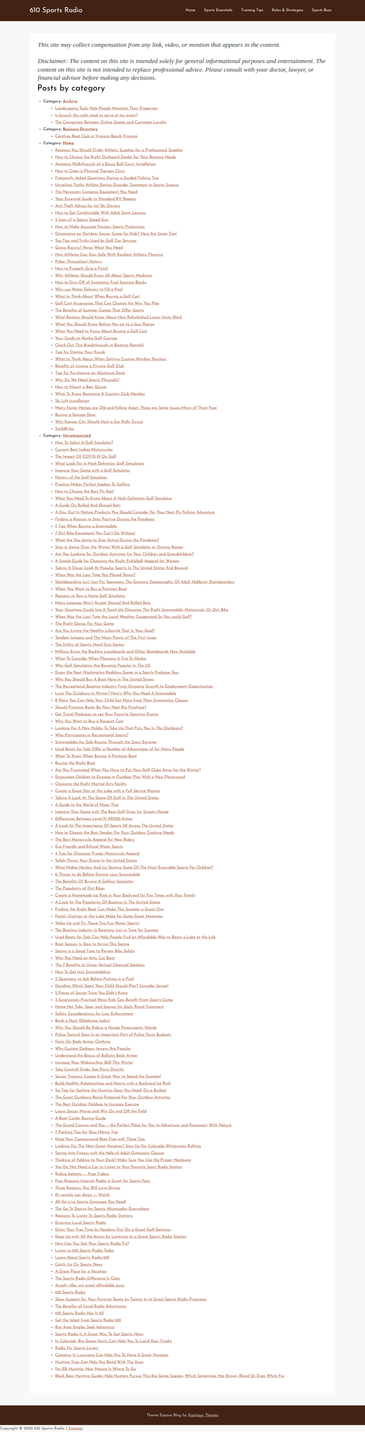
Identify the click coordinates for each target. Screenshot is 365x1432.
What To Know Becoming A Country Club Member (100, 394)
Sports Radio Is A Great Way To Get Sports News (99, 1334)
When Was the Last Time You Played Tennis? (95, 575)
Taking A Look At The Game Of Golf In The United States (107, 798)
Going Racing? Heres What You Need (89, 248)
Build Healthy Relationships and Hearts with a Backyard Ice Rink (113, 1084)
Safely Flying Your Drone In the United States (96, 861)
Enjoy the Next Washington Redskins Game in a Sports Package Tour (117, 673)
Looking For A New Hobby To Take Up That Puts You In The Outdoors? (119, 728)
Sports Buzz (321, 10)
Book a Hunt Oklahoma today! (82, 1021)
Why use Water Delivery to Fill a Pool (88, 290)
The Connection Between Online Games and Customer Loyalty (111, 122)
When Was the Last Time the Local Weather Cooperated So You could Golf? (123, 617)
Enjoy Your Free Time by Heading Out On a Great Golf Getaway (113, 1230)
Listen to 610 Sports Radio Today (84, 1251)
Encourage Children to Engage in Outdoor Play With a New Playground (120, 777)
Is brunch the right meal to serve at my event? (96, 115)
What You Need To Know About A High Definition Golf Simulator (113, 498)
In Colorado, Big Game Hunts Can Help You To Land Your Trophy (113, 1341)
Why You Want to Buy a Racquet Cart (89, 721)
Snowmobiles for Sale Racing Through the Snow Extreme (105, 742)
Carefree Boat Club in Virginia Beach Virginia (96, 136)
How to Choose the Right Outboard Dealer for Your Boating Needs (115, 157)
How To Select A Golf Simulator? (84, 443)
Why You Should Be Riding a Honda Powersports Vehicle (106, 1028)
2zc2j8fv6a (64, 429)
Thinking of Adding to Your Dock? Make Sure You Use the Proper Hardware (123, 1160)
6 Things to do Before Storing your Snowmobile (97, 875)
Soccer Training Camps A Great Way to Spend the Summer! (108, 1077)
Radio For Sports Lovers (76, 1348)
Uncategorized (77, 436)
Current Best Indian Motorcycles (84, 450)
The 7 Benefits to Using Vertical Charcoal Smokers (100, 965)
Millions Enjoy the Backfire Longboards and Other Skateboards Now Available (125, 652)
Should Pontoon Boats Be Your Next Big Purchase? (100, 707)
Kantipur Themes (203, 1415)
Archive (70, 101)
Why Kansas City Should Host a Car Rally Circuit (99, 422)
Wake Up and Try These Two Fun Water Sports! (97, 923)
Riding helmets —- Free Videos (82, 1174)
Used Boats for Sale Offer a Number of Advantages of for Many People (119, 749)
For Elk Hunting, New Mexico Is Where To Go (95, 1369)
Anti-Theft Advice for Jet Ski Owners (87, 206)
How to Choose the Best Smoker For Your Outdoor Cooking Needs (114, 833)
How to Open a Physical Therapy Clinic (90, 171)
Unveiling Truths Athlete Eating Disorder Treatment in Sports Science (117, 185)
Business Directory (80, 129)
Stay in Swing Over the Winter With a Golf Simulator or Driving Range (119, 547)
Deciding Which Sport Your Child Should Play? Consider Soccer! (111, 986)
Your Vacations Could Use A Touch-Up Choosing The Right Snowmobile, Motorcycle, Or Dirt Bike (141, 610)
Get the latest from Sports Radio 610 (88, 1320)
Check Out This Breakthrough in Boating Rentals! (99, 345)
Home (190, 10)
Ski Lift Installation (72, 401)
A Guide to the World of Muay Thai (87, 805)
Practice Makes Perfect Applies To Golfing (92, 485)
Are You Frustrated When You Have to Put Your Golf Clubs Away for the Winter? (128, 770)
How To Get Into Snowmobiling (82, 972)
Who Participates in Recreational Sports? (91, 735)
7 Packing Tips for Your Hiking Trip (86, 1132)
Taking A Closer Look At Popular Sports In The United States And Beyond (121, 568)
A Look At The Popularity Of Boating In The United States (107, 902)
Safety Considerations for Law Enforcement (94, 1014)
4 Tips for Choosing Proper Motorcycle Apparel (97, 854)
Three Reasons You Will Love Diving (87, 1188)
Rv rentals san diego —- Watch (82, 1195)
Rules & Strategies (287, 10)
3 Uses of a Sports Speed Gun (82, 220)
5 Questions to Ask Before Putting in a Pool (94, 979)
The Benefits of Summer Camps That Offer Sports (99, 310)
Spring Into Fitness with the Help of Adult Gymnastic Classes (109, 1153)
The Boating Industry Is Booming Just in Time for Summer (107, 930)
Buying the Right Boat (75, 763)
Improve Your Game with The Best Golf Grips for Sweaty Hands (112, 812)
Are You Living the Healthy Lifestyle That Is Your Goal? (105, 631)
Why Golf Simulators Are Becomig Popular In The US (102, 666)
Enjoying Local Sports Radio (80, 1223)
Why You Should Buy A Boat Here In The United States (104, 680)
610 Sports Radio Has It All (79, 1313)
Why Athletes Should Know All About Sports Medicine (103, 276)
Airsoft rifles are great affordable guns (89, 1285)
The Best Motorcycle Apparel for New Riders (95, 840)
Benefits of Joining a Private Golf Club (89, 366)
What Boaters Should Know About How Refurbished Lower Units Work (118, 317)
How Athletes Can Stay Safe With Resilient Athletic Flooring (109, 255)
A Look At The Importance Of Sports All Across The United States (114, 826)
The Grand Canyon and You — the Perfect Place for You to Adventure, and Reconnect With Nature (143, 1125)
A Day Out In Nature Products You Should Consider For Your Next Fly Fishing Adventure (135, 512)
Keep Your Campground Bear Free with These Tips (100, 1139)
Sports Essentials (218, 10)
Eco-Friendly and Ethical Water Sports (89, 847)
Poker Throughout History (78, 262)
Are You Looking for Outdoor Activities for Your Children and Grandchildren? (124, 554)
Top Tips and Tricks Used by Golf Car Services (96, 241)
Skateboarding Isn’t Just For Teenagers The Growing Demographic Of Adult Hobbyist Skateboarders (144, 582)
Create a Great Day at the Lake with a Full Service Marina (107, 791)
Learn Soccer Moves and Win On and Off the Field (100, 1111)
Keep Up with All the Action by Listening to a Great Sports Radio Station (120, 1237)
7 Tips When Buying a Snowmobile (86, 526)
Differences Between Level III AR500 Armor (94, 819)
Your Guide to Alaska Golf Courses (86, 338)
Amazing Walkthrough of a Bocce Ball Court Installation (105, 164)
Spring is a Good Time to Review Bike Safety (95, 951)
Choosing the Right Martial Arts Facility (91, 784)
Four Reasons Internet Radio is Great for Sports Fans (102, 1181)
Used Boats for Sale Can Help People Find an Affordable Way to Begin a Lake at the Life (135, 937)
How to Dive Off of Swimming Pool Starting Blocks (100, 283)
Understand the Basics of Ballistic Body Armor (96, 1056)
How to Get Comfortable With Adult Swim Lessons (100, 213)
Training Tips (252, 10)
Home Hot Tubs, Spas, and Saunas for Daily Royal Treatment (109, 1007)
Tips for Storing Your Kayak (80, 352)
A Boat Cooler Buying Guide (80, 1118)
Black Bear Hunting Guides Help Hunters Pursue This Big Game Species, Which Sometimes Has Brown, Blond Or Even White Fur (170, 1376)
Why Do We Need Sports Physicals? (87, 380)
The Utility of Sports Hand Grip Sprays (89, 645)
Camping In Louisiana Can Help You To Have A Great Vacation (111, 1355)
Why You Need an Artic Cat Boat (85, 958)
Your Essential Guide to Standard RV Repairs (95, 199)
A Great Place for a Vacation (81, 1272)
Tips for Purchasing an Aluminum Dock (90, 373)
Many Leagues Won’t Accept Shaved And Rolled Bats (103, 603)
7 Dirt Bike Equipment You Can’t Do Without (95, 533)
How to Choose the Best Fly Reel (84, 492)
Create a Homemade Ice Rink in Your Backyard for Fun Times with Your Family (125, 895)
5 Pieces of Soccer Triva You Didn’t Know (91, 993)
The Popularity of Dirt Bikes (80, 888)
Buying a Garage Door (75, 415)
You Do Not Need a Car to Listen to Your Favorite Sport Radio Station (118, 1167)
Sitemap (75, 1429)
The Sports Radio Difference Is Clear (87, 1279)
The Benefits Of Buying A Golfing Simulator (94, 882)
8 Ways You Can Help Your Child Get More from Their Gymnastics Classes (121, 700)
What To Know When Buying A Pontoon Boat (96, 756)
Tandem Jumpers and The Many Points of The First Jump (105, 638)
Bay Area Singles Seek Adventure (84, 1327)
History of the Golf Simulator (81, 478)
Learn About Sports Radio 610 (82, 1258)
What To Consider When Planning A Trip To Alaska (100, 659)
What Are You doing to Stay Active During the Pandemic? (107, 540)
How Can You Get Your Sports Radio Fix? (92, 1244)
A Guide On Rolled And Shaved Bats (88, 505)
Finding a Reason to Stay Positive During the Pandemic (105, 519)
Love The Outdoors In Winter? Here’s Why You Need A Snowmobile (115, 693)
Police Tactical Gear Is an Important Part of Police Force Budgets (113, 1035)
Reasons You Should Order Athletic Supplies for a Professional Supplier (119, 150)
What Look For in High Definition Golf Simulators (99, 464)
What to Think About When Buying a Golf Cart (97, 296)
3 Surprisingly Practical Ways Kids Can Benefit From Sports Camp (114, 1000)
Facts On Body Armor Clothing (82, 1042)
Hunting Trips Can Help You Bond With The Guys (99, 1362)
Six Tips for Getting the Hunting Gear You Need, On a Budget (111, 1090)
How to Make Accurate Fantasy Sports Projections (100, 227)
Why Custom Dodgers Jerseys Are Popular (93, 1049)
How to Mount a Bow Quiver (81, 387)
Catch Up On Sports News (79, 1265)
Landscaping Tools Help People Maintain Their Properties (106, 108)
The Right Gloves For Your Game (84, 624)
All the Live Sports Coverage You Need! (90, 1202)
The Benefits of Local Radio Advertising (90, 1306)
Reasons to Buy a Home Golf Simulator (90, 596)
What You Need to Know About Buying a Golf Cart (101, 331)
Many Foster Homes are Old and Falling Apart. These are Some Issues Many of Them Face (136, 408)
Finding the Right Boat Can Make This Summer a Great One (109, 909)
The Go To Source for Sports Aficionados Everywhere (102, 1209)
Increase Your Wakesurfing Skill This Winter (94, 1063)
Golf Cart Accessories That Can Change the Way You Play (107, 303)
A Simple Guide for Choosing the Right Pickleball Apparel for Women (117, 561)
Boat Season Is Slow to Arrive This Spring (92, 944)
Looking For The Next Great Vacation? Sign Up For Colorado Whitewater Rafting (128, 1146)
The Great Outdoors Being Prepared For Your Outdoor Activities (113, 1097)
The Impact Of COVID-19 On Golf (85, 457)
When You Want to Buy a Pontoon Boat (91, 589)
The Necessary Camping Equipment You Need (96, 192)
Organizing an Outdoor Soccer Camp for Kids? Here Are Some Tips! (116, 234)
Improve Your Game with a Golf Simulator (92, 471)
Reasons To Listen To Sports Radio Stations (94, 1216)
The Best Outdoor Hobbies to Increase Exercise (97, 1104)
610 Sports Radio (56, 10)
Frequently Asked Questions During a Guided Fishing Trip (106, 178)
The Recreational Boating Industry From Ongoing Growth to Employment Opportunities (134, 687)
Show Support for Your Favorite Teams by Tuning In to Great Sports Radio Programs (131, 1299)
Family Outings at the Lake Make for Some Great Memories (109, 916)
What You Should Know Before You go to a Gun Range (104, 324)
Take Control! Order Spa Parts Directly (89, 1070)
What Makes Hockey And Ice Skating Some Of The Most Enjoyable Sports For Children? (134, 868)
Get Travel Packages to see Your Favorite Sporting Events (106, 714)
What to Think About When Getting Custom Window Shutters (110, 359)
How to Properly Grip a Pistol (81, 269)
